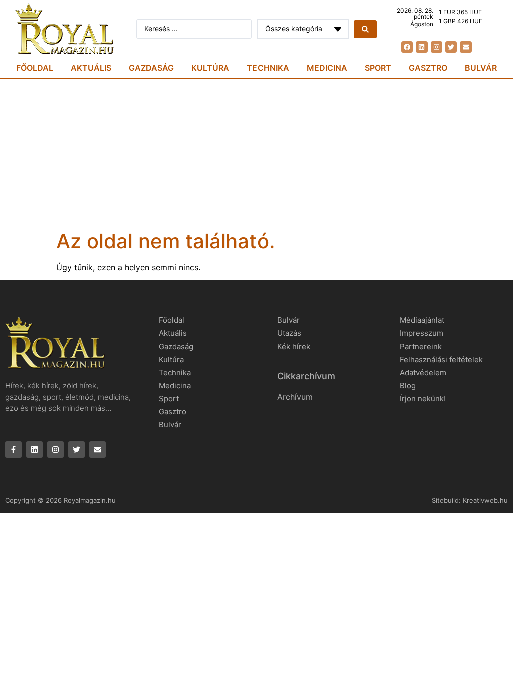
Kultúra (210, 68)
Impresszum (421, 333)
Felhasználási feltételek (441, 359)
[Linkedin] (421, 47)
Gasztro (428, 68)
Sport (378, 68)
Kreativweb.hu (485, 500)
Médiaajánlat (422, 320)
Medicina (327, 68)
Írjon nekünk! (423, 398)
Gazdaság (151, 68)
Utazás (289, 333)
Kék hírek (293, 346)
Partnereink (421, 346)
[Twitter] (451, 47)
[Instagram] (436, 47)
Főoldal (34, 68)
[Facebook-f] (13, 449)
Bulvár (481, 68)
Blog (408, 385)
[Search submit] (365, 29)
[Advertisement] (256, 154)
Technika (268, 68)
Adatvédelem (423, 372)
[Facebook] (407, 47)
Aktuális (91, 68)
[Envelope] (465, 47)
